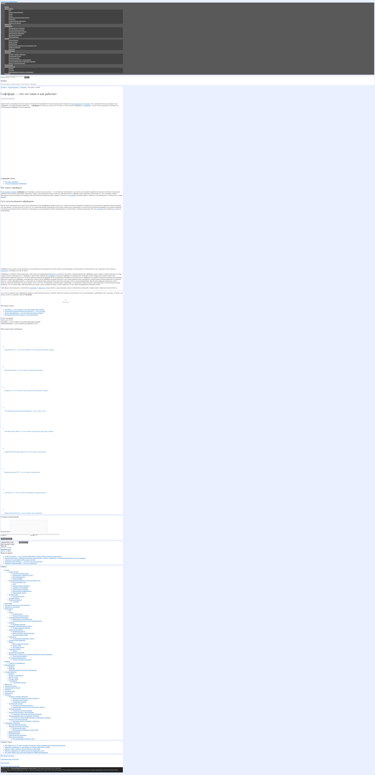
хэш (115, 209)
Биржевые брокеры (18, 624)
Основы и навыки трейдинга (17, 54)
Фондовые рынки (18, 647)
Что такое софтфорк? (12, 182)
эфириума (41, 288)
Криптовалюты (10, 67)
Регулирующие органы (20, 635)
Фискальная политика (15, 35)
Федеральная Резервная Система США (25, 730)
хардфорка (86, 105)
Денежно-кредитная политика (17, 31)
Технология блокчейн (19, 656)
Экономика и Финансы (12, 723)
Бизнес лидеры (13, 42)
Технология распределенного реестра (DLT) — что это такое (25, 311)
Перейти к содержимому (9, 1)
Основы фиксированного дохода (23, 638)
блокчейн (87, 104)
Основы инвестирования (16, 12)
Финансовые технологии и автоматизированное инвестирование (30, 654)
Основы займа (13, 679)
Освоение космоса (11, 686)
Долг (14, 584)
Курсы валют (5, 763)
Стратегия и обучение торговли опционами (27, 714)
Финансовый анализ (19, 593)
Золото (14, 651)
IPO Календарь (10, 51)
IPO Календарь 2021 (7, 756)
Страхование (13, 681)
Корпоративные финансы (21, 586)
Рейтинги (8, 24)
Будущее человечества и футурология (17, 605)
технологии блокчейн (9, 192)
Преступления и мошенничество (23, 633)
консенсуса (4, 270)
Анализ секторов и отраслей (21, 659)
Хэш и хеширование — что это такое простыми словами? (24, 313)
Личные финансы (11, 672)
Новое (7, 7)
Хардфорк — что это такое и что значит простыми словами (24, 309)
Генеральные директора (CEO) (22, 575)
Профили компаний (14, 47)
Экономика (8, 26)
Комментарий (5, 531)
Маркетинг (12, 49)
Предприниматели (18, 577)
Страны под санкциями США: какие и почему (20, 560)
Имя (2, 535)
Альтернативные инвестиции (17, 21)
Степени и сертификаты (17, 663)
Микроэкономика (14, 733)
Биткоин (11, 68)
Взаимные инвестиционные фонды (19, 17)
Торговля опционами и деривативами (20, 60)
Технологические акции (20, 616)
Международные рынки (20, 644)
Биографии (8, 603)
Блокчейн (11, 70)
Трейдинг (8, 53)
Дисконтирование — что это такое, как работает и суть (19, 323)
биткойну (101, 209)
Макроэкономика (14, 37)
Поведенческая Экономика (16, 33)
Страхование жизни (19, 682)
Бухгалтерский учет (19, 582)
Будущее (7, 74)
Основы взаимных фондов (21, 628)
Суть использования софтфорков (16, 183)
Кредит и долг (13, 677)
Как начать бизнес (18, 596)
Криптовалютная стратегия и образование (21, 72)
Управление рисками (19, 702)
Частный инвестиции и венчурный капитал (27, 621)
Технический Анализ (15, 56)
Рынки (10, 14)
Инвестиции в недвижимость (22, 619)
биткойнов (33, 288)
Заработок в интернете (12, 607)
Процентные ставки (19, 728)
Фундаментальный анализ (17, 658)
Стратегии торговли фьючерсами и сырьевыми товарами (31, 717)
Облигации (12, 19)
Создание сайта (10, 691)
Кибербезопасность (18, 631)
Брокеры (11, 623)
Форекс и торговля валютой (17, 63)
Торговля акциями (14, 58)
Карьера (7, 661)
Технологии (9, 65)
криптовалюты (77, 104)
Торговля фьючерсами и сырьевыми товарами (22, 61)
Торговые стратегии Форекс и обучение (25, 721)
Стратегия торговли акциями (22, 710)
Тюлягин (4, 81)
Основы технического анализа (22, 705)
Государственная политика (16, 30)
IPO (10, 10)
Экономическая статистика (10, 759)
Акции (11, 16)
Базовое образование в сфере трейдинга (25, 698)
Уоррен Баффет (17, 579)
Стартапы (15, 601)
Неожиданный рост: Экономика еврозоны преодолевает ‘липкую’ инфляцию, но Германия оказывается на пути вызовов (45, 558)
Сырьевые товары (15, 649)
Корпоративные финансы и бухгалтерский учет (22, 45)
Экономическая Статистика (17, 28)
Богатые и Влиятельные (20, 573)
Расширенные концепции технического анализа (28, 707)
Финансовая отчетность (20, 589)
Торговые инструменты (20, 700)
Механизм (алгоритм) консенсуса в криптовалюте (21, 315)
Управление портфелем (16, 652)
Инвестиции (9, 9)
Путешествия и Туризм (12, 688)
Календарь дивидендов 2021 (10, 766)
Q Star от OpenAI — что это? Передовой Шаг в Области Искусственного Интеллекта (33, 556)
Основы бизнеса (13, 40)
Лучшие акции (17, 614)
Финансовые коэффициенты (22, 591)
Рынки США (16, 645)
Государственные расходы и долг (23, 739)
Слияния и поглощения (20, 587)
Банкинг (11, 674)
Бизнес (7, 38)
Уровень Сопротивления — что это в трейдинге (21, 563)
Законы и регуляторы (15, 23)
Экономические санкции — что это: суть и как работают (24, 561)
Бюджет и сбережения (16, 675)
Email (31, 535)
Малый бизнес (13, 44)
